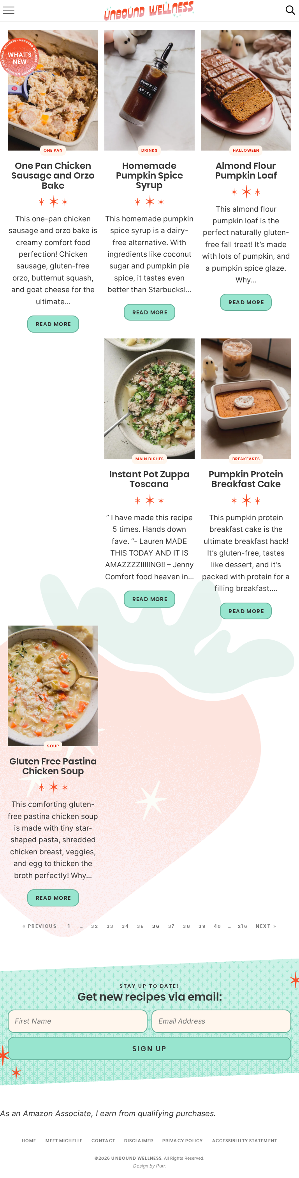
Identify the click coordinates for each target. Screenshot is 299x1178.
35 (141, 926)
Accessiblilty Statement (244, 1141)
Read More (49, 327)
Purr (160, 1166)
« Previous (40, 926)
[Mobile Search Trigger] (290, 11)
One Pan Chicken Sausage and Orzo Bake (53, 176)
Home (29, 1141)
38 (187, 926)
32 (94, 926)
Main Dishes (149, 459)
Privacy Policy (182, 1141)
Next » (266, 926)
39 (202, 926)
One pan (53, 151)
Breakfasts (246, 459)
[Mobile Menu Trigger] (8, 11)
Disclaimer (138, 1141)
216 (243, 926)
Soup (53, 746)
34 (126, 926)
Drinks (149, 151)
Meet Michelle (64, 1141)
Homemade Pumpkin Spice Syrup (149, 176)
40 (218, 926)
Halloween (246, 151)
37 (171, 926)
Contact (103, 1141)
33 (110, 926)
